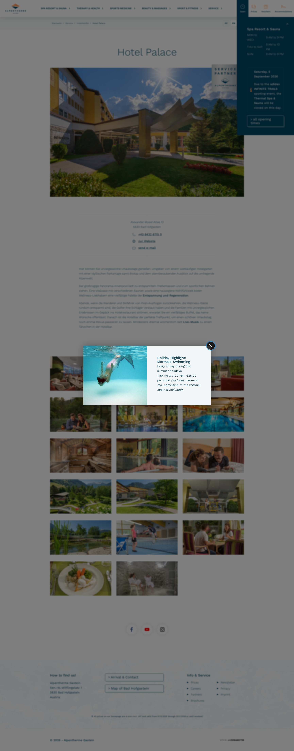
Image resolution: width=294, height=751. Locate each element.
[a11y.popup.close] (211, 346)
